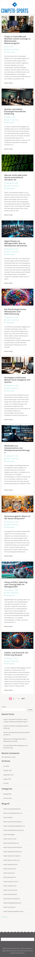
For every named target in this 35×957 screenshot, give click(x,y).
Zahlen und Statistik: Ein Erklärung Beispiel (16, 653)
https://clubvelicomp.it (10, 894)
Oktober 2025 (7, 770)
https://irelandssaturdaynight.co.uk (14, 826)
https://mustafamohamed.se (12, 809)
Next (23, 698)
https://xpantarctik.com (10, 864)
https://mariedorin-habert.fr (12, 856)
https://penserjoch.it (9, 877)
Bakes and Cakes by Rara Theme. (23, 951)
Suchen (4, 707)
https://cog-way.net (9, 907)
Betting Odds (10, 122)
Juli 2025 (6, 783)
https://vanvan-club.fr (10, 839)
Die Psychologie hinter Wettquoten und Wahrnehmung (15, 311)
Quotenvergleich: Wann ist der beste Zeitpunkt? (17, 517)
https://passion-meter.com (11, 860)
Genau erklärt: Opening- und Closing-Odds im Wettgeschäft (16, 584)
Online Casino (10, 52)
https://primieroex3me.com (11, 899)
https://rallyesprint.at (9, 886)
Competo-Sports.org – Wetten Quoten (18, 948)
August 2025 (7, 779)
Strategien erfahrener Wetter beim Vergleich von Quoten (17, 379)
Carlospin (4, 917)
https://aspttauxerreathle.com (12, 852)
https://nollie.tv (8, 817)
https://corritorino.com (10, 890)
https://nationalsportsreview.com (13, 830)
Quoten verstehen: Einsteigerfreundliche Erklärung (15, 111)
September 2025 (8, 775)
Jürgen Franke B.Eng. (12, 49)
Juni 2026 (6, 766)
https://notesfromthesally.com (12, 822)
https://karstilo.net (9, 873)
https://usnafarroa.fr (9, 869)
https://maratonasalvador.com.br (13, 911)
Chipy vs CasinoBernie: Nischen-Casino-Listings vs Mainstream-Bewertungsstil (17, 40)
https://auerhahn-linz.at (10, 881)
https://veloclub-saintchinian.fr (12, 847)
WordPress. (21, 953)
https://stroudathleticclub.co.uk (12, 813)
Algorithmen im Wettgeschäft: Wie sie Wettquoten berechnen (15, 243)
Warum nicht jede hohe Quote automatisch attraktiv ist (15, 177)
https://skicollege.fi (9, 834)
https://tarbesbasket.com (11, 843)
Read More (8, 83)
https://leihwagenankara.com (12, 903)
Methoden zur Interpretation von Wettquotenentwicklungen (17, 449)
